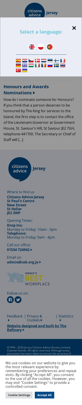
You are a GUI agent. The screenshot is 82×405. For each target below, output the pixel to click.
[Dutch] (44, 60)
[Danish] (38, 60)
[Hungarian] (31, 65)
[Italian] (38, 65)
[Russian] (50, 65)
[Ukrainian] (25, 70)
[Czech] (31, 60)
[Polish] (40, 47)
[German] (19, 65)
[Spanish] (19, 60)
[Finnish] (57, 60)
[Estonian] (50, 60)
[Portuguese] (49, 47)
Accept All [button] (44, 395)
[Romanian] (44, 65)
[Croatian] (25, 60)
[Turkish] (19, 70)
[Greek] (25, 65)
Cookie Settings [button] (19, 395)
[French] (63, 60)
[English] (31, 47)
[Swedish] (57, 65)
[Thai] (63, 65)
